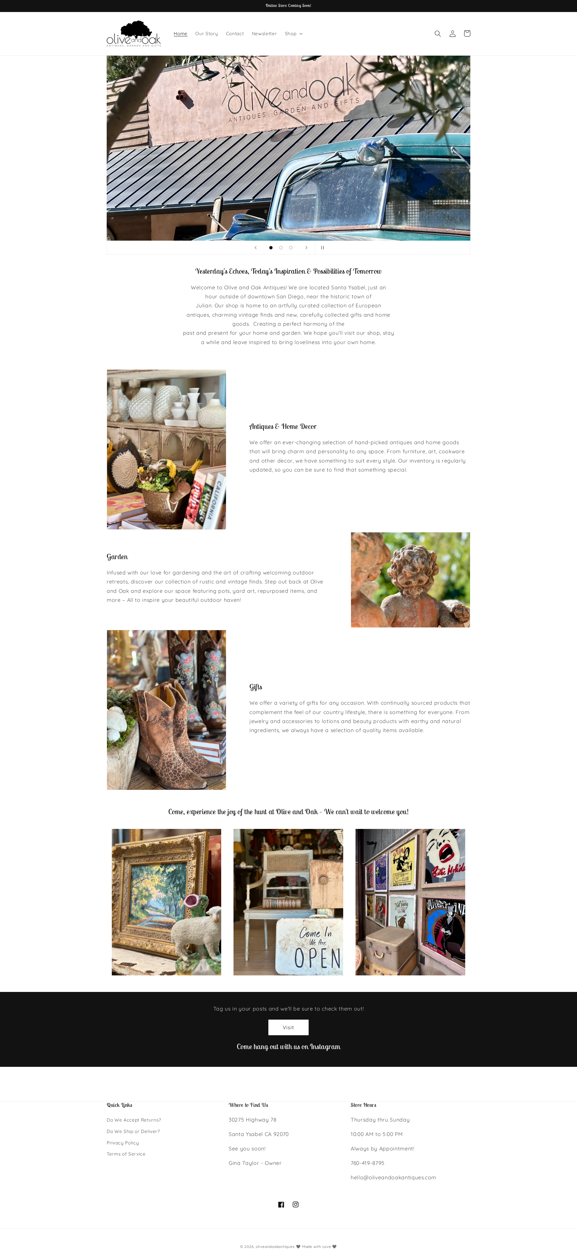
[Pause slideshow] (321, 247)
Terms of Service (126, 1154)
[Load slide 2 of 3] (281, 248)
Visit (289, 1027)
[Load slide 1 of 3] (271, 248)
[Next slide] (306, 247)
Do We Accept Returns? (134, 1120)
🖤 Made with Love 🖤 (316, 1246)
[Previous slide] (255, 247)
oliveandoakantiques (275, 1246)
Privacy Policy (123, 1143)
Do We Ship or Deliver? (133, 1131)
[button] (293, 34)
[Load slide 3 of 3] (291, 248)
